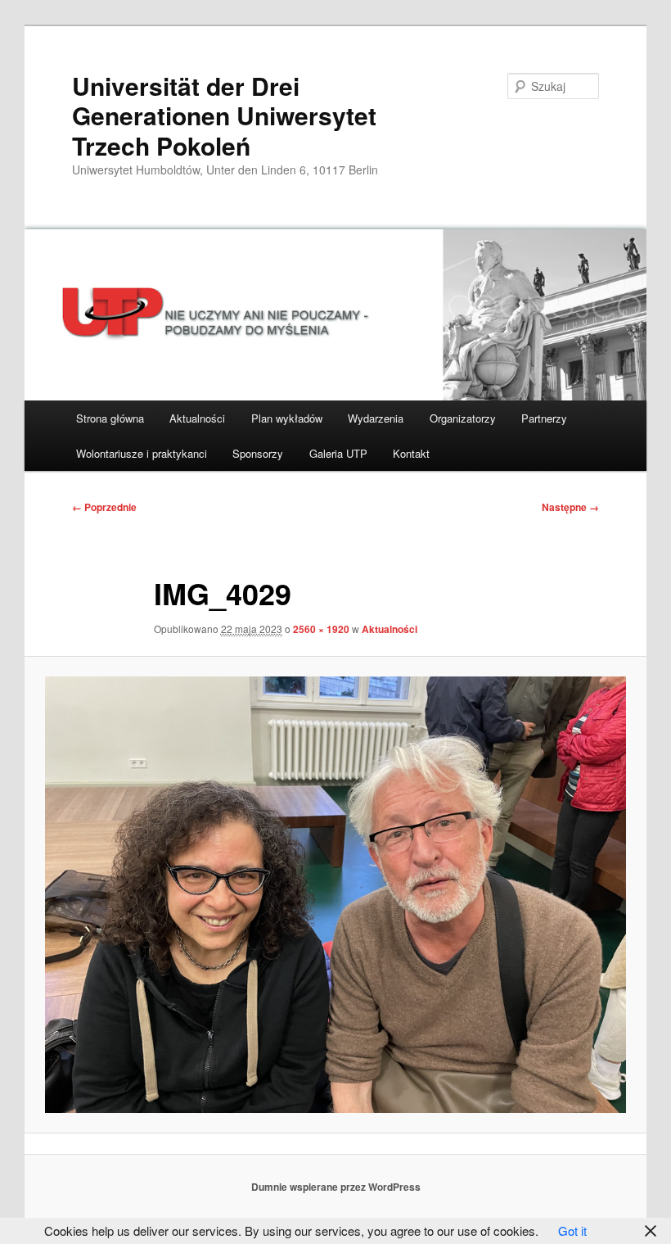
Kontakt (411, 453)
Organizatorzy (463, 418)
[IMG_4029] (335, 894)
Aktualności (197, 418)
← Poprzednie (104, 507)
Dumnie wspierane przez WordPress (336, 1186)
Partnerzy (544, 418)
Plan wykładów (286, 418)
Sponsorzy (257, 453)
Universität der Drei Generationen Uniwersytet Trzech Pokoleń (224, 115)
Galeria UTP (338, 453)
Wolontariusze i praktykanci (141, 453)
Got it (572, 1230)
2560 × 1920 (321, 629)
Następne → (570, 507)
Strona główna (110, 418)
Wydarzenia (375, 418)
